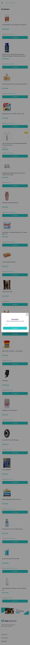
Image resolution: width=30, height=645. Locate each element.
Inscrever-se (15, 328)
